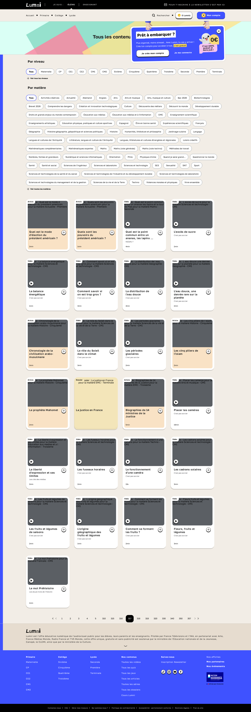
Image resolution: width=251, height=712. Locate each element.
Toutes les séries (130, 684)
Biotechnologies (202, 98)
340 (172, 618)
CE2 (82, 71)
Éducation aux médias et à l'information (131, 114)
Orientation (114, 157)
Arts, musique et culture (159, 98)
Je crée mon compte (153, 53)
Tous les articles (130, 678)
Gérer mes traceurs (80, 708)
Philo (130, 157)
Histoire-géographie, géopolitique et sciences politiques (75, 131)
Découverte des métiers (150, 106)
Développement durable (207, 106)
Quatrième (152, 71)
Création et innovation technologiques (98, 106)
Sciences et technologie (136, 165)
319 (147, 618)
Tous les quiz (128, 667)
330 (164, 618)
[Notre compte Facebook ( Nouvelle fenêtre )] (181, 672)
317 (129, 618)
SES (157, 165)
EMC (160, 114)
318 (138, 618)
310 (104, 618)
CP (60, 71)
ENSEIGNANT (90, 5)
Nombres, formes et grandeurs (43, 157)
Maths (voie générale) (124, 148)
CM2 (104, 71)
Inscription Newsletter (173, 662)
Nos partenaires (215, 661)
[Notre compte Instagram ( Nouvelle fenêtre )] (169, 672)
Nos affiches (213, 657)
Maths (103, 148)
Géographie (34, 131)
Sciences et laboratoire (105, 165)
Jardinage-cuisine (177, 131)
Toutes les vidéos (131, 662)
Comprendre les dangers (60, 106)
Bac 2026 (182, 98)
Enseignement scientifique (183, 114)
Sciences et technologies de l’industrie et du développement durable (118, 174)
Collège (59, 15)
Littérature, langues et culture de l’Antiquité (91, 140)
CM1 (93, 71)
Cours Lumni (128, 695)
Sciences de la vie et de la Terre (109, 182)
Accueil (30, 15)
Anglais (102, 98)
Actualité (71, 98)
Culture (127, 106)
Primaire (44, 15)
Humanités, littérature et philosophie (143, 131)
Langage (197, 131)
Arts (116, 98)
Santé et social (49, 165)
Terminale (217, 71)
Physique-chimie (148, 157)
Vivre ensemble (191, 182)
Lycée (72, 15)
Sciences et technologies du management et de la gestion (57, 182)
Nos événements (216, 666)
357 (189, 618)
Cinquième (134, 71)
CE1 (70, 71)
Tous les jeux (128, 673)
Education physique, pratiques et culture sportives (87, 123)
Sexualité (170, 165)
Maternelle (46, 71)
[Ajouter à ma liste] (63, 232)
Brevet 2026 (35, 106)
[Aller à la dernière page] (198, 618)
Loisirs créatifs (190, 140)
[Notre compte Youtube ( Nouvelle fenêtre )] (175, 672)
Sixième (118, 71)
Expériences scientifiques (175, 123)
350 (181, 618)
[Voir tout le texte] (125, 646)
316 (121, 618)
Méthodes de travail (179, 148)
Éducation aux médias (94, 114)
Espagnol (123, 123)
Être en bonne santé (146, 123)
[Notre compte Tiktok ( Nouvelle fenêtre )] (163, 672)
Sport (196, 165)
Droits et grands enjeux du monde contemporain (52, 114)
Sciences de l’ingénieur (75, 165)
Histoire (114, 131)
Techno (135, 182)
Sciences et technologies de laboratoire (179, 174)
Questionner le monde (203, 157)
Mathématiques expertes (81, 148)
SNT (185, 165)
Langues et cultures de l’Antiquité (45, 140)
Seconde (185, 71)
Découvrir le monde (178, 106)
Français (200, 123)
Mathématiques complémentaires (45, 148)
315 (112, 618)
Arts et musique (132, 98)
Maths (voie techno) (152, 148)
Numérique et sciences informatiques (84, 157)
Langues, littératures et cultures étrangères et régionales (148, 140)
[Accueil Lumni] (33, 4)
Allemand (87, 98)
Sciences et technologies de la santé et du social (53, 174)
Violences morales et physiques (161, 182)
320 (155, 618)
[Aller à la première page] (53, 618)
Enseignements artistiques (42, 123)
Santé (32, 165)
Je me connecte (183, 52)
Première (200, 71)
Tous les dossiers (130, 689)
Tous (31, 71)
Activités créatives (50, 98)
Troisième (168, 71)
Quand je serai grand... (174, 157)
